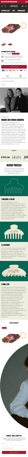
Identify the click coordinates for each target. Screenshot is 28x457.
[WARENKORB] (26, 6)
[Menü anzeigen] (2, 6)
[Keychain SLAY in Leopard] (4, 44)
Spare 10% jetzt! (14, 452)
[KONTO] (22, 6)
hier (19, 144)
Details (3, 84)
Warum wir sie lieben (7, 81)
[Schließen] (25, 348)
